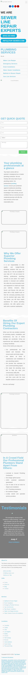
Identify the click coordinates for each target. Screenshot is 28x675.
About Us (6, 584)
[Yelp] (18, 6)
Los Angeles (7, 631)
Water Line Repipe (9, 60)
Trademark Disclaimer (7, 657)
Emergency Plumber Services (11, 605)
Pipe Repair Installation (10, 609)
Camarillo (6, 625)
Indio (5, 629)
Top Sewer (17, 654)
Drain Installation (9, 67)
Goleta (6, 627)
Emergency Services (10, 63)
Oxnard (6, 635)
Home (5, 582)
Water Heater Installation (11, 70)
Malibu (6, 633)
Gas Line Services (9, 76)
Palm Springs (7, 638)
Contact (6, 588)
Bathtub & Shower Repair (12, 73)
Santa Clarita (7, 644)
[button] (26, 2)
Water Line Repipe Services (11, 611)
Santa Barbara (8, 642)
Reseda (6, 640)
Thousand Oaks (8, 646)
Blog (5, 586)
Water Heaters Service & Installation (13, 613)
